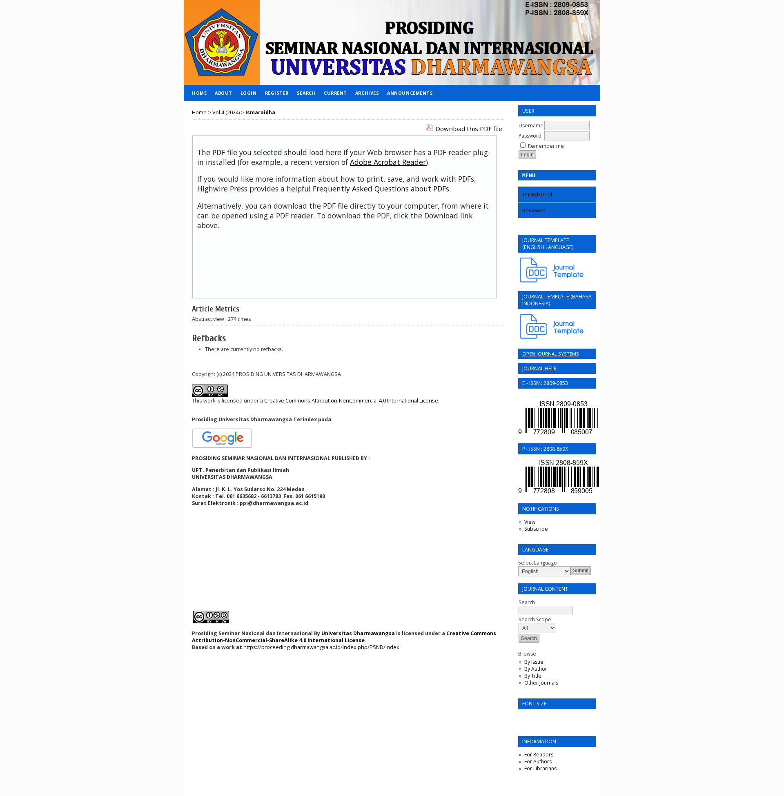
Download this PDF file (469, 129)
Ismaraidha (260, 112)
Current (335, 93)
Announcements (410, 93)
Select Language (537, 562)
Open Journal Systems (550, 354)
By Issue (533, 661)
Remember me (546, 145)
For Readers (538, 754)
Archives (367, 93)
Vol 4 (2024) (226, 112)
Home (199, 93)
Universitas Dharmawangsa (358, 633)
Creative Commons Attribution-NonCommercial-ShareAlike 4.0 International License (344, 637)
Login (249, 93)
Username (531, 125)
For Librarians (540, 768)
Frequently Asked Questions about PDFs (381, 188)
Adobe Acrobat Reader (388, 162)
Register (277, 93)
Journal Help (539, 368)
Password (530, 135)
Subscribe (536, 528)
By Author (535, 668)
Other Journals (541, 682)
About (223, 93)
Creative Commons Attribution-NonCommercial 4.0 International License (351, 400)
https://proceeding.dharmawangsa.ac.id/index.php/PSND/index (321, 647)
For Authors (538, 761)
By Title (532, 675)
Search (306, 93)
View (529, 521)
